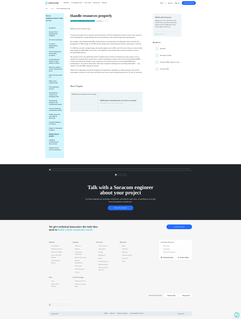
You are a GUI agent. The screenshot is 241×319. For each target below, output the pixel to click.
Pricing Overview (80, 281)
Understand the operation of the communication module (55, 102)
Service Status (184, 257)
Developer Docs (168, 257)
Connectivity (55, 246)
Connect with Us (189, 3)
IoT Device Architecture (55, 39)
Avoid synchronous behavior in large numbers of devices (54, 61)
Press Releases (79, 269)
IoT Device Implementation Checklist (53, 45)
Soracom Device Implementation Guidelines (53, 33)
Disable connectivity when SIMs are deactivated (54, 116)
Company (76, 242)
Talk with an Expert (120, 208)
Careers (77, 272)
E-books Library (127, 255)
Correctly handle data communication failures (55, 109)
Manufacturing (103, 264)
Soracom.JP (186, 295)
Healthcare (101, 255)
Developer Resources (167, 242)
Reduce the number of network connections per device (55, 69)
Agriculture (102, 249)
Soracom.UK (171, 295)
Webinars (125, 249)
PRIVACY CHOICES (122, 313)
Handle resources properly (54, 135)
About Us (78, 246)
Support (77, 249)
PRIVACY (112, 313)
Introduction (52, 28)
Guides (52, 8)
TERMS (106, 313)
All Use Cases (102, 246)
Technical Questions (169, 252)
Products (51, 242)
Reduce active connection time (53, 82)
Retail (100, 258)
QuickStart (166, 246)
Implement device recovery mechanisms (55, 148)
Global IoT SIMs (56, 252)
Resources (123, 242)
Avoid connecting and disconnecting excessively (55, 53)
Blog (123, 246)
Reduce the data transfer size (55, 76)
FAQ (123, 261)
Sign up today (159, 34)
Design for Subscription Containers (55, 129)
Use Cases (99, 242)
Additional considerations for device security (54, 141)
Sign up (177, 3)
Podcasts (125, 252)
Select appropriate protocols (54, 88)
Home (46, 8)
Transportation (103, 261)
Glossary (125, 258)
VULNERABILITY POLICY (136, 313)
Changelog (166, 249)
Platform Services (56, 249)
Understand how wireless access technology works (54, 94)
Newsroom (78, 266)
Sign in (170, 3)
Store (162, 3)
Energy (100, 252)
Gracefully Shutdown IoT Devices (55, 123)
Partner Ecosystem (81, 257)
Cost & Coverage (78, 277)
